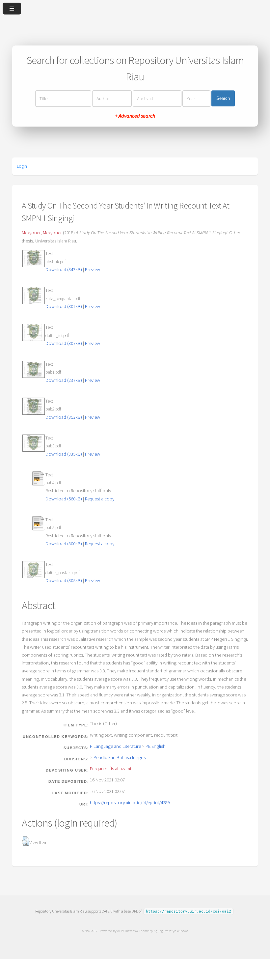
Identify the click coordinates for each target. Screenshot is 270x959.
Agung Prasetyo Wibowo (171, 930)
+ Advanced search (135, 115)
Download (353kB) (63, 417)
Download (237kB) (63, 380)
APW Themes (126, 930)
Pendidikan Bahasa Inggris (120, 757)
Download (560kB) (63, 499)
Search (223, 98)
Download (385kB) (63, 454)
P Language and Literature (115, 746)
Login (22, 166)
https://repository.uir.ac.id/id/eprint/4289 (130, 802)
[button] (25, 841)
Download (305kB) (63, 580)
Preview (92, 269)
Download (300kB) (63, 544)
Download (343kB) (63, 269)
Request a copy (99, 499)
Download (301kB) (63, 306)
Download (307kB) (63, 343)
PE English (156, 746)
